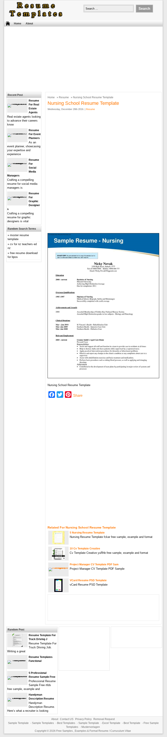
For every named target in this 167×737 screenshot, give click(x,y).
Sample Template (18, 723)
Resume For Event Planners (35, 134)
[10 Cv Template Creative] (58, 559)
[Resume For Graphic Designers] (17, 196)
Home (17, 23)
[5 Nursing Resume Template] (58, 543)
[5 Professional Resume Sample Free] (17, 676)
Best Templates (66, 723)
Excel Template (111, 723)
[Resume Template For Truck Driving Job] (17, 645)
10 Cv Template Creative (85, 548)
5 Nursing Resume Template (87, 532)
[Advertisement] (80, 58)
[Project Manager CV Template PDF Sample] (58, 567)
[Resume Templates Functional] (17, 660)
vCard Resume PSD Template (88, 580)
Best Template (132, 723)
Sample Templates (43, 723)
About (29, 23)
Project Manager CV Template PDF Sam (94, 564)
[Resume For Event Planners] (17, 133)
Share (78, 395)
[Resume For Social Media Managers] (17, 163)
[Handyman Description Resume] (17, 698)
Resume (64, 97)
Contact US (66, 719)
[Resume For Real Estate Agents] (17, 103)
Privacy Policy (83, 719)
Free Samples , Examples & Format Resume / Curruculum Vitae (93, 730)
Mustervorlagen (90, 727)
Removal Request (104, 719)
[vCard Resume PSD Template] (58, 591)
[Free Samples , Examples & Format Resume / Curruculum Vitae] (36, 18)
